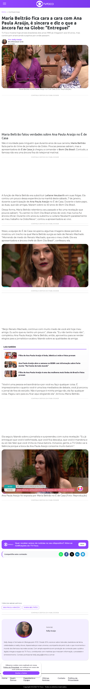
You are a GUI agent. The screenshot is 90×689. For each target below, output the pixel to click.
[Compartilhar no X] (72, 554)
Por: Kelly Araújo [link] (15, 40)
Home (4, 12)
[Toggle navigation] (4, 4)
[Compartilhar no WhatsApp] (61, 554)
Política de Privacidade (73, 679)
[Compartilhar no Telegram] (83, 554)
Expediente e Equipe (29, 679)
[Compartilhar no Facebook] (66, 554)
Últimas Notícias (46, 679)
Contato (61, 678)
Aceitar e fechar (21, 673)
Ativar (82, 544)
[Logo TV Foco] (45, 4)
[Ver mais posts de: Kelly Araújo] (4, 41)
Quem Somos (13, 679)
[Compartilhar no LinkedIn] (77, 554)
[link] (24, 629)
